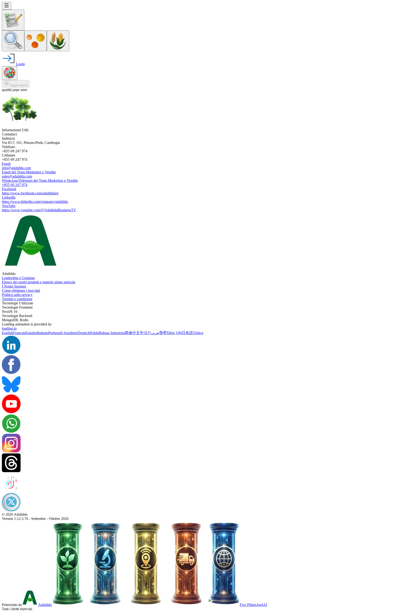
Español (31, 333)
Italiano (42, 333)
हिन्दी (162, 333)
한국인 (145, 333)
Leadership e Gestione (18, 278)
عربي (155, 333)
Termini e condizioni (17, 299)
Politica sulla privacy (17, 295)
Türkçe (198, 333)
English (7, 333)
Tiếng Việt (174, 333)
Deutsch (84, 333)
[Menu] (6, 6)
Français (19, 333)
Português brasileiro (63, 333)
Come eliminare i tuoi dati (21, 290)
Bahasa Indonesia (112, 333)
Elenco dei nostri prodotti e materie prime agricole (38, 282)
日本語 (187, 333)
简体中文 (132, 333)
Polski (94, 333)
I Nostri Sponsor (14, 286)
